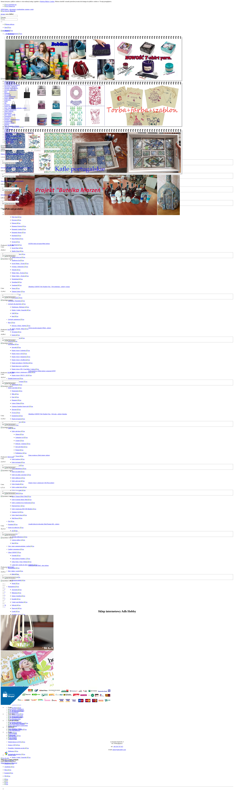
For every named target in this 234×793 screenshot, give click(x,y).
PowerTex (7, 118)
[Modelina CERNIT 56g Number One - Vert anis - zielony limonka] (15, 414)
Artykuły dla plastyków (11, 88)
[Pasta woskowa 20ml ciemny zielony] (15, 455)
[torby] (93, 126)
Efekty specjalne (9, 98)
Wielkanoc (7, 137)
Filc (5, 103)
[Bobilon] (93, 81)
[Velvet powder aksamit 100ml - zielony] (15, 328)
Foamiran (7, 105)
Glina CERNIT (8, 111)
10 (5, 605)
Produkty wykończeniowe (12, 119)
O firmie (14, 734)
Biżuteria (7, 93)
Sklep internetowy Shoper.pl (9, 763)
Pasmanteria (7, 116)
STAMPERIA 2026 (10, 83)
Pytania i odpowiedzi (18, 711)
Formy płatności (16, 722)
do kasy (3, 14)
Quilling (6, 131)
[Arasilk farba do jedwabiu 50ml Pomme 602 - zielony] (14, 524)
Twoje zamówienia (17, 715)
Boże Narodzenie (9, 81)
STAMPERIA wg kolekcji (12, 85)
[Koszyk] (6, 784)
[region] (117, 56)
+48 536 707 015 (118, 746)
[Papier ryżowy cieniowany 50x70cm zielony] (15, 483)
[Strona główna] (9, 24)
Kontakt (14, 737)
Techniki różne (8, 129)
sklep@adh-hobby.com (119, 749)
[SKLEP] (6, 779)
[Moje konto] (6, 782)
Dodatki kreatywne (9, 96)
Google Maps (12, 755)
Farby (6, 101)
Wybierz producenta (6, 147)
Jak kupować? (16, 730)
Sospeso (6, 124)
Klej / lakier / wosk (9, 114)
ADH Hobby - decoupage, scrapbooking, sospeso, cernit (17, 9)
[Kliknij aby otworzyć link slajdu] (93, 174)
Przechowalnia (16, 719)
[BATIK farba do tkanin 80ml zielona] (15, 243)
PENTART (10, 245)
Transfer (6, 128)
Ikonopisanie (8, 113)
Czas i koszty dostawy (18, 724)
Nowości (7, 789)
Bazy (5, 91)
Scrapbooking (8, 121)
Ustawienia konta (17, 717)
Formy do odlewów (10, 106)
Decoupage (7, 95)
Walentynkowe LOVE (10, 132)
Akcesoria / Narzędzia (10, 86)
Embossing (7, 100)
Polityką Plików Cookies (47, 1)
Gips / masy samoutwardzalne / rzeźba (15, 108)
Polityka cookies (17, 729)
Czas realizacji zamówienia (20, 725)
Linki (13, 735)
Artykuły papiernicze (10, 90)
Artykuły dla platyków (10, 139)
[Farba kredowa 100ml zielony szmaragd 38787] (15, 371)
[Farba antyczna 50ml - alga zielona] (15, 565)
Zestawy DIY (8, 134)
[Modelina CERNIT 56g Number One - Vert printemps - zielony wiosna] (15, 286)
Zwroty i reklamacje (18, 709)
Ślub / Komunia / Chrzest (11, 126)
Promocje (7, 790)
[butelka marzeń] (92, 214)
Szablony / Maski (9, 123)
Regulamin (15, 712)
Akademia (7, 792)
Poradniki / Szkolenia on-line (12, 136)
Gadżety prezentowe (10, 109)
